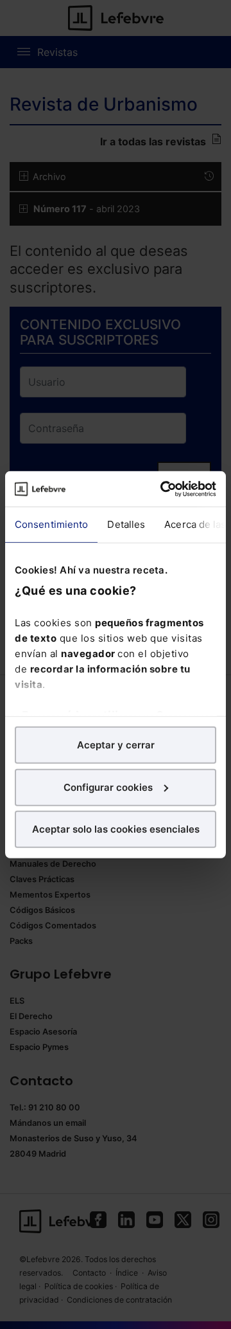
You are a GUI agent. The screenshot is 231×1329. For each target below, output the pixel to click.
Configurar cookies (108, 787)
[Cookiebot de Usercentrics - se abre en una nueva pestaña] (163, 488)
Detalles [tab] (126, 524)
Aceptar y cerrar (116, 745)
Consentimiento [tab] (51, 524)
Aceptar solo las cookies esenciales (116, 829)
